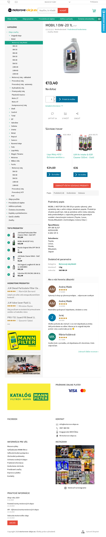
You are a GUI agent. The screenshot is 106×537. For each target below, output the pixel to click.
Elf (12, 119)
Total (13, 115)
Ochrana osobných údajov (17, 459)
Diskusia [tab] (81, 193)
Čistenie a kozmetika (17, 210)
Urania (13, 129)
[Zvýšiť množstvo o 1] (54, 97)
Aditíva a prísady (15, 206)
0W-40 (15, 53)
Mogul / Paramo (17, 154)
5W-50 (15, 63)
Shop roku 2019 (13, 498)
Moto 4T (15, 102)
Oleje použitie (14, 199)
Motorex (14, 157)
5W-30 (15, 56)
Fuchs (13, 164)
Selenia (14, 126)
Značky (11, 220)
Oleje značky (14, 32)
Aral (12, 196)
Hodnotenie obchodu (15, 466)
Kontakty (10, 476)
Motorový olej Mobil (19, 42)
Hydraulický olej (18, 88)
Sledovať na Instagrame (77, 488)
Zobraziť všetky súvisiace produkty (72, 185)
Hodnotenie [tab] (71, 193)
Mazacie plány (50, 2)
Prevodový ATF (18, 192)
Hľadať (63, 10)
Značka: (53, 32)
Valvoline (14, 122)
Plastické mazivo (18, 95)
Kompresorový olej (19, 105)
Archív (12, 523)
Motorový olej (17, 168)
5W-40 (15, 60)
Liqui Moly (15, 150)
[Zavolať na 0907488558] (11, 2)
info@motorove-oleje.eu (68, 424)
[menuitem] (12, 19)
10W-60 (15, 70)
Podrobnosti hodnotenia (76, 29)
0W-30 (15, 49)
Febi (13, 147)
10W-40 (15, 67)
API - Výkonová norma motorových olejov (23, 510)
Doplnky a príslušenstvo (18, 213)
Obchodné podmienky (16, 456)
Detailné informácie (53, 106)
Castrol (14, 112)
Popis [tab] (49, 193)
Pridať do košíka (68, 99)
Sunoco (14, 140)
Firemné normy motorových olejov (20, 504)
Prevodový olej (18, 81)
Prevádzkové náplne (17, 203)
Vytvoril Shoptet (92, 531)
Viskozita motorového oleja (18, 516)
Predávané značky (14, 469)
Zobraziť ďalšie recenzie (87, 351)
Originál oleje (16, 35)
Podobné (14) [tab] (59, 193)
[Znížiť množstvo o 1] (54, 100)
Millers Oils (15, 161)
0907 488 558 (64, 428)
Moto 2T (15, 98)
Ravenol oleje (16, 143)
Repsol (14, 136)
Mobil (13, 39)
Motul (13, 133)
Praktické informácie (15, 463)
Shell (13, 108)
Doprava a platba (13, 473)
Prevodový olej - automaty (22, 84)
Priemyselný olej (18, 91)
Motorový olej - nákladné (21, 77)
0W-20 (15, 46)
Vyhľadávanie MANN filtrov (17, 450)
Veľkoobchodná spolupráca (18, 453)
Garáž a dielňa (14, 216)
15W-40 (15, 74)
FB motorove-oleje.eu (67, 435)
